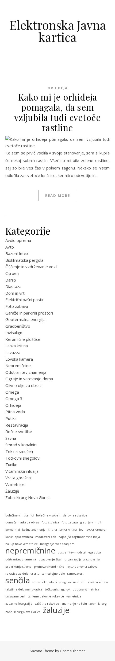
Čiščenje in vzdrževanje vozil (31, 266)
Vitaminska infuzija (22, 471)
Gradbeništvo (17, 326)
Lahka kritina (16, 345)
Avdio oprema (18, 240)
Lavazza (12, 352)
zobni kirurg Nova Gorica (22, 612)
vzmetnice (73, 596)
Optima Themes (73, 650)
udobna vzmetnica (86, 589)
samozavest (75, 573)
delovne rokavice (75, 515)
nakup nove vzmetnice (21, 544)
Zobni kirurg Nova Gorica (28, 497)
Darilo (10, 280)
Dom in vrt (15, 293)
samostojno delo (53, 573)
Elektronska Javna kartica (57, 31)
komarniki (12, 529)
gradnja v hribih (91, 522)
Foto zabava (16, 306)
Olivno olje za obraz (23, 385)
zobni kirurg (97, 603)
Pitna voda (15, 411)
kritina (52, 529)
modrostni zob (45, 537)
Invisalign (13, 332)
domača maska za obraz (22, 522)
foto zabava (70, 522)
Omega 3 (13, 398)
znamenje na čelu (74, 603)
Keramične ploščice (22, 339)
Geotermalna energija (25, 319)
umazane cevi (15, 596)
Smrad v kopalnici (21, 444)
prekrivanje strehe (18, 566)
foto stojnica (50, 522)
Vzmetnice (15, 484)
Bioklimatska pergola (24, 260)
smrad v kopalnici (44, 582)
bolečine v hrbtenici (19, 515)
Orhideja (58, 88)
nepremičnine (30, 550)
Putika (11, 418)
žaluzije (56, 610)
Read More (57, 195)
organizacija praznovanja (82, 559)
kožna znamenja (33, 529)
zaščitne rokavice (47, 603)
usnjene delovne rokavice (46, 596)
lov (81, 529)
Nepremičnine (18, 365)
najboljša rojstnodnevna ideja (79, 537)
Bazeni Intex (16, 253)
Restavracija (16, 425)
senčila (17, 580)
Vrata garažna (18, 477)
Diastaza (13, 286)
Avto (9, 247)
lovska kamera (96, 529)
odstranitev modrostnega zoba (79, 552)
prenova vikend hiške (49, 566)
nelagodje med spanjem (57, 544)
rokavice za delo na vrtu (22, 573)
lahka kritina (68, 529)
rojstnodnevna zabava (82, 566)
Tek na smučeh (19, 451)
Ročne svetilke (18, 431)
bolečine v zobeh (48, 515)
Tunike (11, 464)
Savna (10, 438)
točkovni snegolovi (57, 589)
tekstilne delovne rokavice (24, 589)
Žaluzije (12, 491)
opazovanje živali (50, 559)
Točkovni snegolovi (22, 458)
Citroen (12, 273)
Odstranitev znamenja (25, 372)
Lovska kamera (19, 359)
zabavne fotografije (18, 603)
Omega (12, 392)
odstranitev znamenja (20, 559)
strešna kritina (98, 582)
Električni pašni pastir (24, 299)
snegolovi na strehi (72, 582)
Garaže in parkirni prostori (29, 313)
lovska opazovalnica (19, 537)
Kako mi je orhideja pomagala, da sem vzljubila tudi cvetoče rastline (57, 112)
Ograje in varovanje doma (29, 378)
